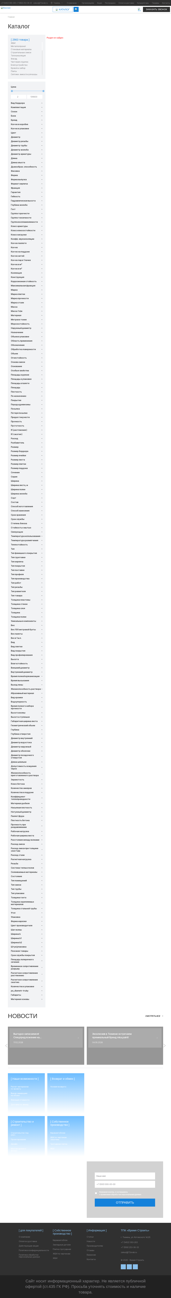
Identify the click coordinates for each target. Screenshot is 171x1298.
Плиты (14, 71)
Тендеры (155, 3)
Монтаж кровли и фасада (18, 1150)
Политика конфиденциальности (34, 1250)
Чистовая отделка (19, 62)
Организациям (88, 3)
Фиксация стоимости (20, 1100)
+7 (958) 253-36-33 (23, 3)
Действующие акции (29, 1246)
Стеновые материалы (21, 49)
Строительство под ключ (20, 1134)
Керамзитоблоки (57, 1133)
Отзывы (90, 1250)
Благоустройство (19, 65)
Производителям (95, 1246)
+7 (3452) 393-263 (8, 3)
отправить (125, 1202)
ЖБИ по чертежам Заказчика (58, 1138)
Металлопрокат (18, 46)
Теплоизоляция (18, 55)
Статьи (90, 1237)
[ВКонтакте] (123, 1266)
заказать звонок (156, 9)
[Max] (129, 1266)
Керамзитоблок (60, 1240)
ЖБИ (13, 43)
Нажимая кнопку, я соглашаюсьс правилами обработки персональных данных (120, 1193)
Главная (11, 17)
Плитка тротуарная (62, 1249)
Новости (91, 1241)
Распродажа (110, 3)
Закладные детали (62, 1245)
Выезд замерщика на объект (19, 1094)
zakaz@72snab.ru (40, 3)
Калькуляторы (143, 3)
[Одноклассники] (135, 1266)
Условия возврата (58, 1087)
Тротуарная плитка (58, 1144)
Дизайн (14, 1144)
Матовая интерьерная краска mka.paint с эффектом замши (124, 1149)
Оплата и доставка (126, 3)
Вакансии (91, 1255)
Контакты (166, 3)
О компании (72, 3)
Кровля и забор (18, 68)
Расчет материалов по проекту (20, 1088)
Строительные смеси (21, 52)
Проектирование (18, 1140)
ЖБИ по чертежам (61, 1254)
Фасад (14, 58)
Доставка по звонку (20, 1105)
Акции (99, 3)
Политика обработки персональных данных (29, 1256)
